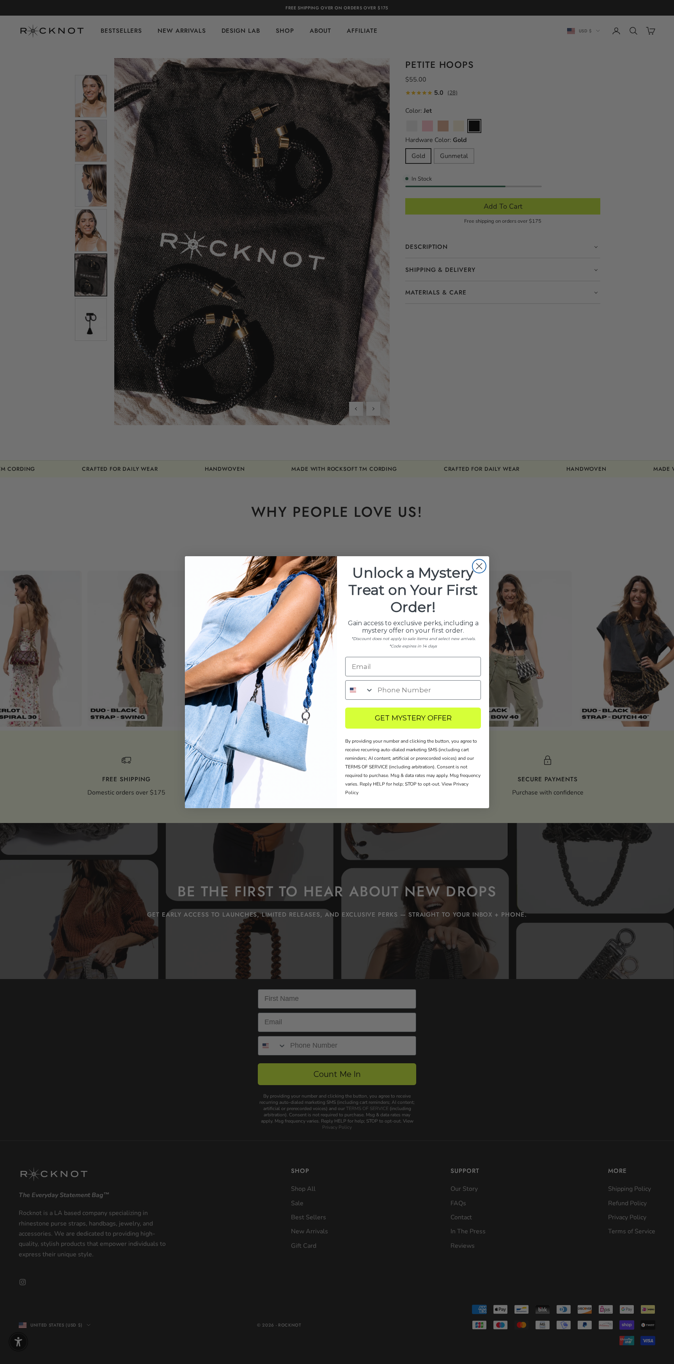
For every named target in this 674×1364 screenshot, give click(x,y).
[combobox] (360, 690)
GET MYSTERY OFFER (413, 718)
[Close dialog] (479, 566)
